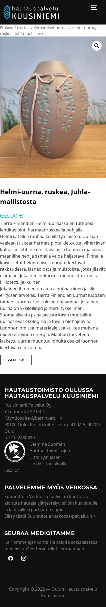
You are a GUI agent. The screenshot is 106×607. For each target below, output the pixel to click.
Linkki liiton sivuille (48, 464)
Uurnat (23, 27)
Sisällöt (11, 470)
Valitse (15, 360)
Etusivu (6, 27)
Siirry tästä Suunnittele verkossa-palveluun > (50, 516)
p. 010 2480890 (19, 438)
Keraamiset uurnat (50, 27)
